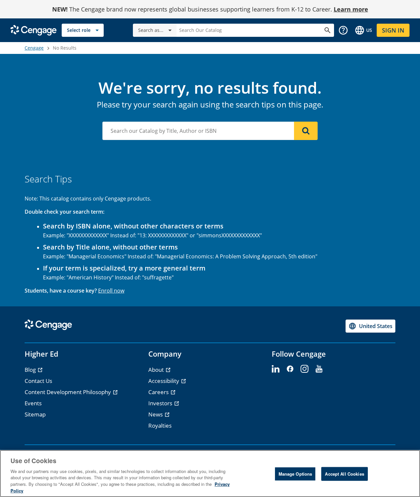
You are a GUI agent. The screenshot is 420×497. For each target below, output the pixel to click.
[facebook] (290, 369)
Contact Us (38, 381)
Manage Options (295, 474)
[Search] (306, 131)
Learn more (351, 9)
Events (33, 403)
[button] (343, 30)
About (156, 369)
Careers (159, 392)
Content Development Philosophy (68, 392)
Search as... (150, 30)
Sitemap (35, 414)
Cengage (34, 48)
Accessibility (164, 381)
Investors (161, 403)
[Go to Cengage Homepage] (33, 30)
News (156, 414)
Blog (31, 369)
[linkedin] (276, 369)
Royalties (160, 425)
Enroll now (111, 290)
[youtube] (319, 369)
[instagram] (304, 369)
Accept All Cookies (344, 474)
